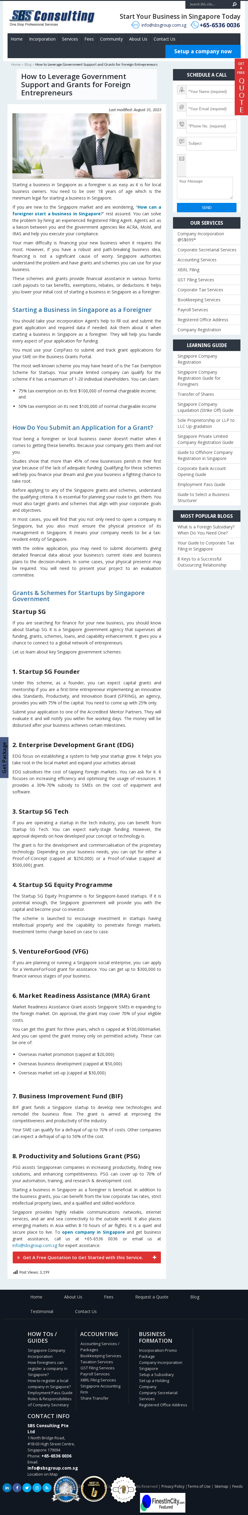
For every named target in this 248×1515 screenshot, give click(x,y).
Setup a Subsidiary (156, 1374)
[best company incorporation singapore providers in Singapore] (162, 1511)
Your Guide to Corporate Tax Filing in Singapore (206, 546)
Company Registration (199, 329)
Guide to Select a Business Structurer (204, 497)
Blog (27, 65)
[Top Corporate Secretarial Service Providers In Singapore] (66, 1503)
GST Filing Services (196, 280)
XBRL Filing (188, 270)
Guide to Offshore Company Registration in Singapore (205, 455)
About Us (138, 39)
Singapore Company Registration (197, 359)
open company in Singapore (93, 1232)
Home (17, 39)
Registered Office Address (203, 320)
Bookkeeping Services (199, 300)
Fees (89, 39)
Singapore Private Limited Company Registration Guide (205, 439)
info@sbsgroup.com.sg (164, 25)
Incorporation (42, 39)
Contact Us (164, 39)
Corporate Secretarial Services (207, 250)
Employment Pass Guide (201, 484)
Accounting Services (197, 260)
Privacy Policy (173, 1486)
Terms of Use (199, 1486)
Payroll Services (193, 310)
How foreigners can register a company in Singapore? (47, 1368)
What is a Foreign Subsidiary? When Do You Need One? (206, 530)
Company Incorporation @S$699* (201, 237)
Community (111, 39)
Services (70, 39)
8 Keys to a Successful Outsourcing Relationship (202, 562)
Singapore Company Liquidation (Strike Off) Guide (205, 407)
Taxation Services (96, 1361)
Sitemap (221, 1486)
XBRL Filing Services (98, 1380)
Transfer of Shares (196, 394)
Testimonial (41, 1311)
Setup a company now (203, 51)
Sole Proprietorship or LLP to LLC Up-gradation (206, 423)
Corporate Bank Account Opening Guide (202, 471)
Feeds (237, 1486)
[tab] (87, 1257)
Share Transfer (94, 1398)
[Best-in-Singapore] (123, 1501)
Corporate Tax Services (200, 290)
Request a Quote (151, 1297)
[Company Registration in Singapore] (94, 1500)
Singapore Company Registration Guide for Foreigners (199, 378)
